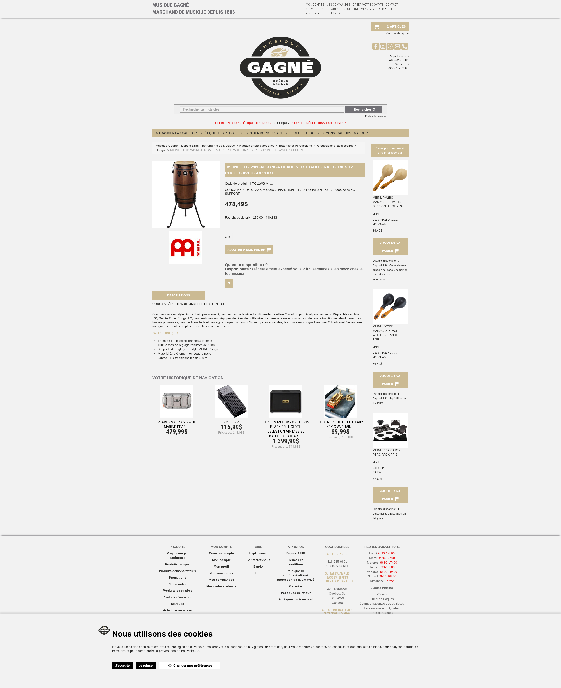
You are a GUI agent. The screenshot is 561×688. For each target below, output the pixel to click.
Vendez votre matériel (378, 9)
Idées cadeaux (251, 133)
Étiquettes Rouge (220, 133)
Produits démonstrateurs (177, 571)
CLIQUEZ (283, 123)
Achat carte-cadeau (177, 610)
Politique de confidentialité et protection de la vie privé (295, 575)
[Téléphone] (404, 46)
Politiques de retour (296, 593)
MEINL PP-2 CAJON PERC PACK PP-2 (387, 452)
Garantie (295, 586)
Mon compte (221, 560)
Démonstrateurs (336, 133)
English (336, 13)
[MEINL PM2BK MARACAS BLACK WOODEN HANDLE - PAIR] (390, 306)
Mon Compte (315, 4)
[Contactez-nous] (397, 46)
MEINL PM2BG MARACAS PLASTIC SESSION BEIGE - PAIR (389, 202)
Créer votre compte (368, 4)
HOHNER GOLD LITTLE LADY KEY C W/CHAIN (341, 424)
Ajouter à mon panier (246, 249)
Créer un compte (221, 553)
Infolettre (351, 9)
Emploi (258, 566)
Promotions (177, 577)
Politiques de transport (296, 599)
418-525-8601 (399, 60)
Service (311, 9)
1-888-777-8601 (397, 68)
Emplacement (259, 553)
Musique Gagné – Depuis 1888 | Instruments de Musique (195, 145)
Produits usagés (177, 564)
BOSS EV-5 (231, 422)
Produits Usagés (304, 133)
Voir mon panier (221, 573)
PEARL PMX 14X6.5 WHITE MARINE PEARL (178, 424)
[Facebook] (375, 46)
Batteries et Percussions (295, 145)
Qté (227, 236)
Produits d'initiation (177, 597)
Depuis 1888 (295, 553)
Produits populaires (177, 590)
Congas (161, 150)
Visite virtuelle (317, 13)
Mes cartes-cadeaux (221, 586)
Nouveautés (276, 133)
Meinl (376, 213)
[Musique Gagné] (280, 68)
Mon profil (221, 566)
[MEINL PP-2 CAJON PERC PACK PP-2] (390, 430)
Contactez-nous (258, 560)
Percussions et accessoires (334, 145)
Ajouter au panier (390, 246)
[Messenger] (390, 46)
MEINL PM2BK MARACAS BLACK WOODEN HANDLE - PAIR (387, 333)
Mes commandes (339, 4)
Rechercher (362, 109)
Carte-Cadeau (330, 9)
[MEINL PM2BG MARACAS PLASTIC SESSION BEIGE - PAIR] (390, 177)
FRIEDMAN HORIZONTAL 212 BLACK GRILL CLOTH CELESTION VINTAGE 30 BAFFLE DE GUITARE (287, 429)
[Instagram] (383, 46)
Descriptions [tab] (178, 295)
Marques (361, 133)
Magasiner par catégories (179, 133)
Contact (391, 4)
